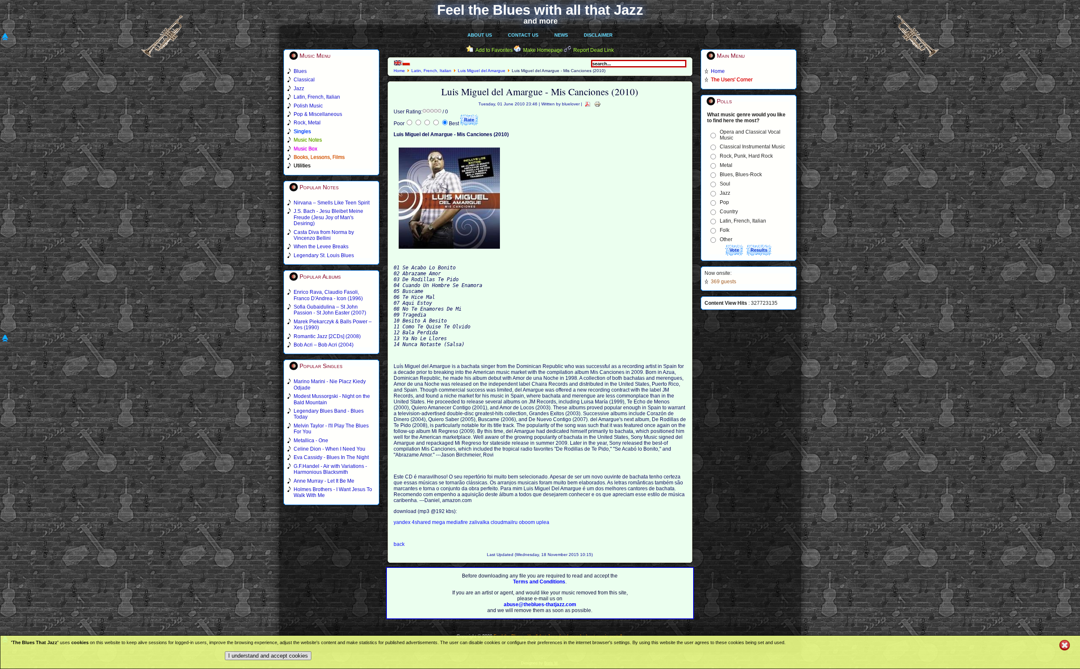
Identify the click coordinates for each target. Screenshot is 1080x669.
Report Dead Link (593, 50)
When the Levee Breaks (321, 247)
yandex (403, 522)
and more (541, 21)
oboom (527, 522)
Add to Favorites (494, 50)
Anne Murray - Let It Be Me (324, 481)
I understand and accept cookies (268, 656)
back (399, 544)
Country (729, 212)
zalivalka (480, 522)
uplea (542, 522)
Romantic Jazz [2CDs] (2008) (327, 336)
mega (439, 522)
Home (399, 70)
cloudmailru (505, 522)
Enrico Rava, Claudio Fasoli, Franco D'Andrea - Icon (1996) (328, 295)
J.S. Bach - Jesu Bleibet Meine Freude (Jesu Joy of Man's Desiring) (328, 217)
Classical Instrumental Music (752, 147)
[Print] (597, 104)
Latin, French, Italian (431, 70)
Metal (726, 165)
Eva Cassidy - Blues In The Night (331, 457)
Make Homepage (543, 50)
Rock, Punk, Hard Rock (746, 156)
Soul (725, 184)
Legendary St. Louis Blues (324, 255)
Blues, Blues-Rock (741, 174)
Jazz (725, 193)
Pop (724, 202)
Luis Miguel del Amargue (481, 70)
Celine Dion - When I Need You (329, 449)
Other (726, 239)
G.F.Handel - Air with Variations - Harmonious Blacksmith (330, 469)
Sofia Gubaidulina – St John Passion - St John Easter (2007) (330, 310)
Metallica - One (311, 440)
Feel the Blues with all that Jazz (540, 10)
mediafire (457, 522)
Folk (724, 230)
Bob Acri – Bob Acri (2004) (324, 345)
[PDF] (587, 104)
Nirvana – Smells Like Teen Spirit (332, 203)
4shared (422, 522)
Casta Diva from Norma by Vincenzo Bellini (324, 235)
